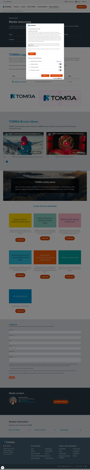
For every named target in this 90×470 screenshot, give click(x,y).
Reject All (45, 75)
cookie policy (30, 45)
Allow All (32, 53)
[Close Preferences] (2, 467)
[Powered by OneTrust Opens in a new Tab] (58, 78)
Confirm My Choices (56, 75)
